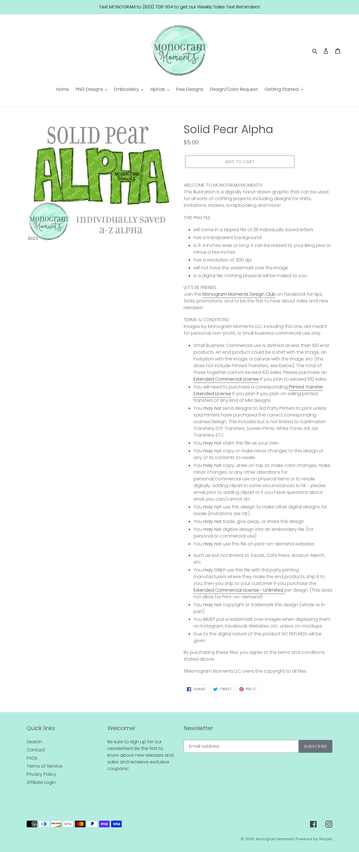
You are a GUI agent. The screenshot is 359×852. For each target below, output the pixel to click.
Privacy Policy (41, 774)
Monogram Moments (275, 839)
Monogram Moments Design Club (239, 294)
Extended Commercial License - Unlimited (238, 590)
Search (34, 741)
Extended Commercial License (226, 379)
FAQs (32, 758)
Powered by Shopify (314, 839)
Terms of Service (45, 766)
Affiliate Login (41, 782)
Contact (36, 750)
